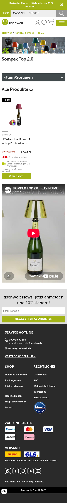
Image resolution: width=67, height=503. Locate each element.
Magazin (19, 13)
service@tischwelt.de (19, 348)
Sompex (29, 32)
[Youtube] (38, 473)
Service (34, 13)
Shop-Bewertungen (15, 402)
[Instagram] (23, 473)
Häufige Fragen (13, 396)
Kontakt (9, 407)
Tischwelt (7, 32)
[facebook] (16, 473)
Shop (5, 13)
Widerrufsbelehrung (45, 386)
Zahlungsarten (13, 380)
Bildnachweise (41, 398)
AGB (36, 380)
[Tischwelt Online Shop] (12, 22)
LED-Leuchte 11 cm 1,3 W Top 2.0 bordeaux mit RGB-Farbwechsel (16, 141)
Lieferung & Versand (16, 375)
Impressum (40, 392)
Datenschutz (41, 375)
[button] (4, 157)
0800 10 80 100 (17, 340)
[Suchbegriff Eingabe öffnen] (61, 13)
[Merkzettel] (44, 23)
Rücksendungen (14, 386)
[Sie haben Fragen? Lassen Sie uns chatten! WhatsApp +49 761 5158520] (8, 473)
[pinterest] (31, 473)
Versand (38, 482)
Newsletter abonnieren (33, 319)
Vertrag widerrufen (20, 356)
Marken (19, 32)
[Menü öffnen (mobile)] (61, 23)
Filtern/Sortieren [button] (18, 77)
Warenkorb (16, 176)
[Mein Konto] (37, 23)
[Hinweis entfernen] (61, 5)
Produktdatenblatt (18, 157)
